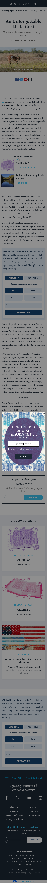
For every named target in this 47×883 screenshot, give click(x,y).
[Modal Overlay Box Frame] (23, 441)
